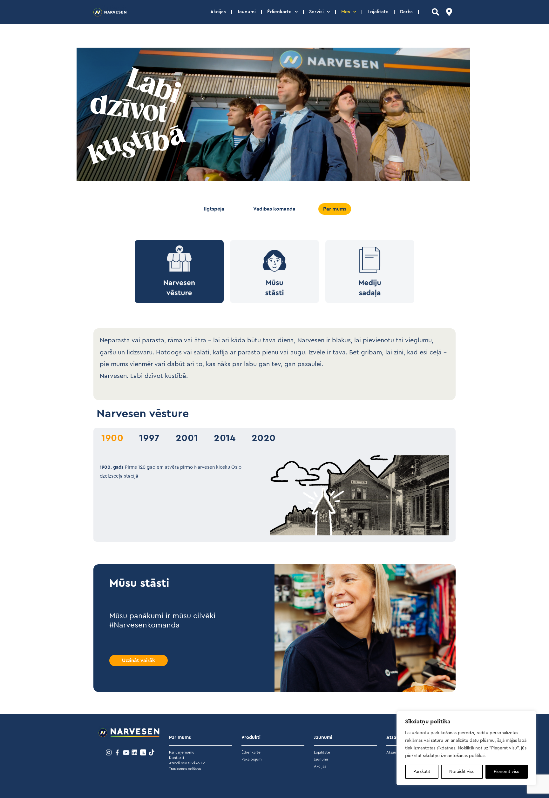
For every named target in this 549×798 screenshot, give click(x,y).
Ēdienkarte (279, 12)
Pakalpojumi (251, 759)
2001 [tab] (187, 438)
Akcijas (218, 12)
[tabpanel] (274, 495)
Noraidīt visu (462, 771)
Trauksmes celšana (185, 769)
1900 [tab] (112, 438)
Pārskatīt (421, 771)
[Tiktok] (152, 752)
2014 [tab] (224, 438)
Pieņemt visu (506, 771)
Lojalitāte (378, 12)
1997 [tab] (149, 438)
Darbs (406, 12)
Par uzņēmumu (181, 752)
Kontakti (176, 758)
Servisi (316, 12)
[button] (435, 12)
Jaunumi (246, 12)
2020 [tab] (264, 438)
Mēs (345, 12)
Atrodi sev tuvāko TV (187, 763)
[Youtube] (126, 752)
